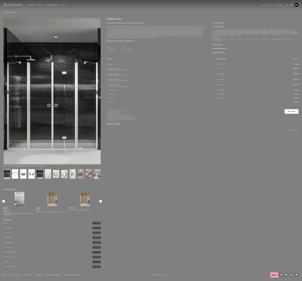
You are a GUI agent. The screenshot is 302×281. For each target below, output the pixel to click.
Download (96, 223)
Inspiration (31, 5)
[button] (8, 219)
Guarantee (38, 275)
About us (6, 275)
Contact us (27, 275)
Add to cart (291, 111)
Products (40, 5)
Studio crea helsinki (52, 5)
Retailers (16, 275)
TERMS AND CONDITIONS (72, 275)
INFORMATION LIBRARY (53, 275)
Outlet (63, 5)
